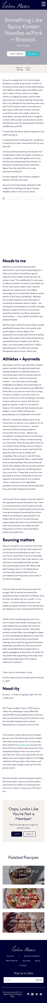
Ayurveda (26, 961)
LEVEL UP (29, 834)
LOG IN (17, 834)
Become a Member (31, 956)
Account (10, 956)
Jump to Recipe (16, 54)
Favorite (32, 54)
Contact (23, 965)
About (37, 961)
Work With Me (12, 961)
